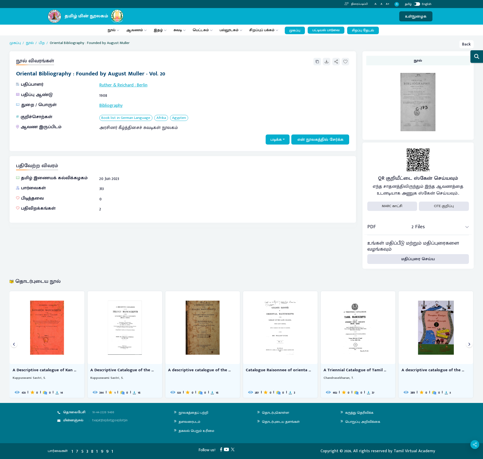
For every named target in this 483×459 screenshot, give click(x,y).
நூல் (111, 30)
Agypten (179, 118)
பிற (42, 43)
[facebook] (222, 449)
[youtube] (227, 449)
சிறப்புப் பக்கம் (261, 30)
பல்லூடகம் (229, 30)
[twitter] (233, 449)
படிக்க (276, 139)
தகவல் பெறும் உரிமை (196, 430)
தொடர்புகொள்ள (275, 412)
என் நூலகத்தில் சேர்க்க (320, 139)
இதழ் (158, 30)
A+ (387, 4)
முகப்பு (294, 30)
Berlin (142, 85)
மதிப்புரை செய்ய (418, 258)
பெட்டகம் (201, 30)
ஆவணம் (135, 30)
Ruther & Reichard (116, 85)
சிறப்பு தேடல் (363, 30)
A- (376, 4)
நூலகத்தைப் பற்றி (193, 412)
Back (466, 44)
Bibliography (111, 105)
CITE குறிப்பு (444, 206)
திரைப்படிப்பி (359, 4)
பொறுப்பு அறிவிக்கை (362, 421)
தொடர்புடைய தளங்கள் (281, 421)
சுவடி (178, 30)
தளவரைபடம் (189, 421)
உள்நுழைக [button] (415, 16)
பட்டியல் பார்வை (326, 30)
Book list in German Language (125, 118)
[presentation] (14, 344)
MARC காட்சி (392, 206)
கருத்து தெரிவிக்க (359, 412)
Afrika (161, 118)
